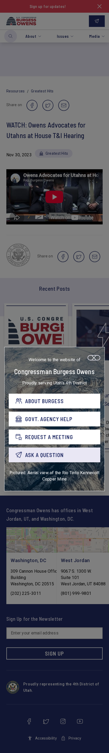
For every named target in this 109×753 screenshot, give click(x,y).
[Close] (94, 358)
